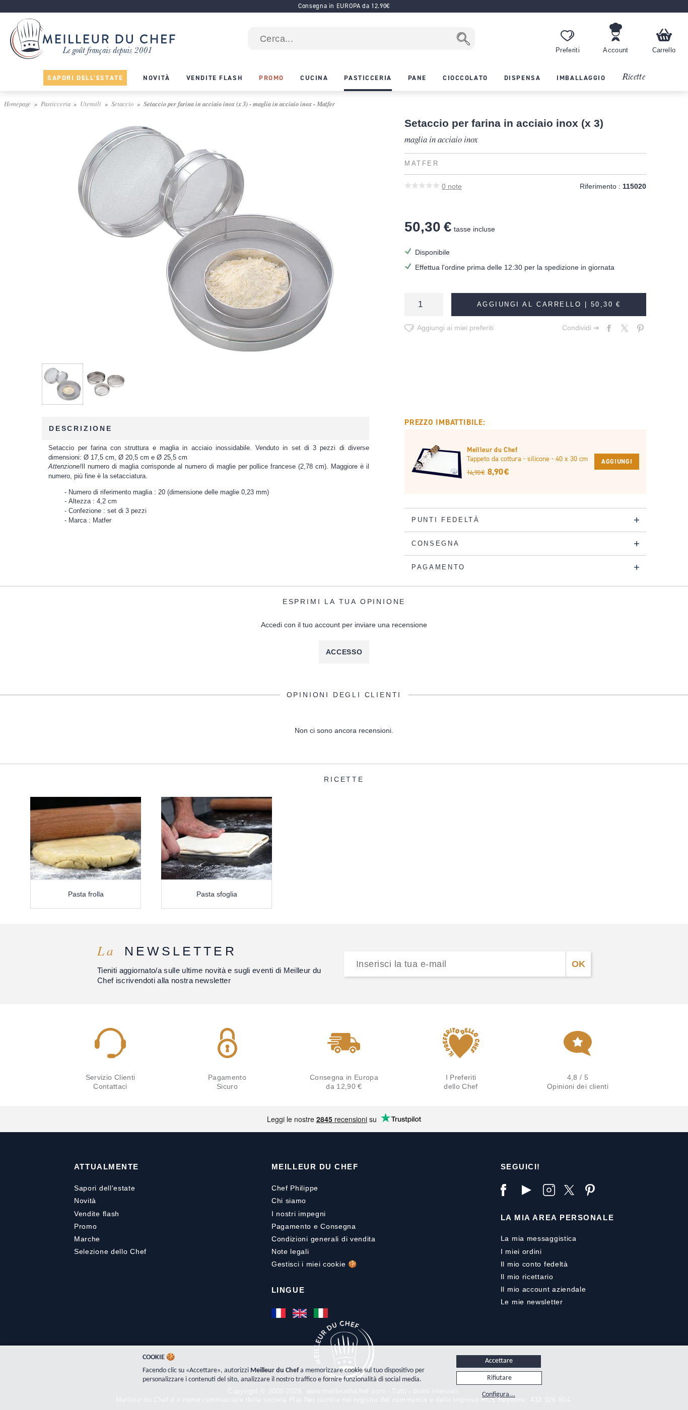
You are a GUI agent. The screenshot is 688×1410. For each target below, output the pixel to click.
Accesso (344, 652)
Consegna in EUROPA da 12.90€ (344, 6)
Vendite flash (96, 1214)
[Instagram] (551, 1190)
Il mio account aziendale (543, 1289)
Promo (85, 1226)
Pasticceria (56, 103)
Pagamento (291, 1226)
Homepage (17, 103)
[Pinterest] (593, 1190)
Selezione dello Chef (110, 1251)
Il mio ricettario (527, 1277)
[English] (301, 1313)
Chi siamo (288, 1201)
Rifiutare (499, 1378)
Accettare (499, 1361)
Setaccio (122, 103)
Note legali (290, 1251)
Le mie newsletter (532, 1302)
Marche (87, 1239)
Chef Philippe (294, 1188)
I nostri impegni (298, 1214)
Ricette (633, 77)
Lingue (288, 1290)
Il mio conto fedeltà (534, 1264)
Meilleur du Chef (315, 1166)
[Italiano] (322, 1313)
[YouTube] (530, 1190)
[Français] (279, 1313)
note (452, 186)
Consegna (338, 1226)
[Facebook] (509, 1190)
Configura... (498, 1394)
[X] (572, 1190)
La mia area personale (557, 1217)
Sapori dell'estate (104, 1188)
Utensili (90, 103)
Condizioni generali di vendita (323, 1239)
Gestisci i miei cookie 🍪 (314, 1264)
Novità (85, 1201)
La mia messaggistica (539, 1238)
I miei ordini (521, 1251)
